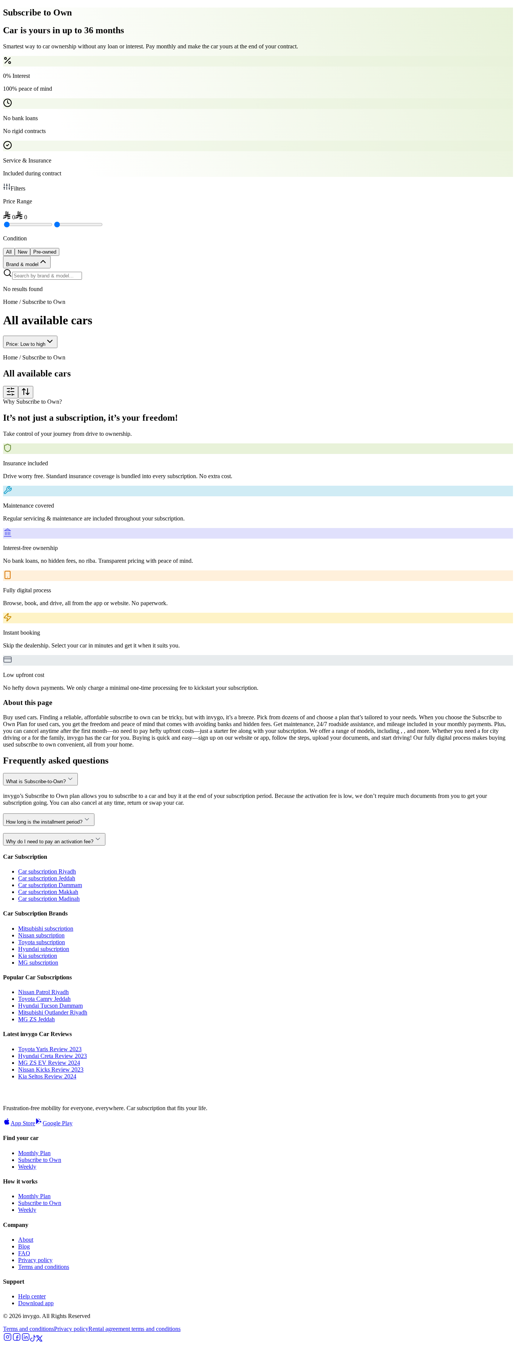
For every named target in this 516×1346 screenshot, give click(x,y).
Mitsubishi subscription (45, 928)
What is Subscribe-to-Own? (36, 781)
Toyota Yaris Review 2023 (50, 1049)
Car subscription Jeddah (46, 878)
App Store (23, 1123)
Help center (32, 1296)
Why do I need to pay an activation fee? (49, 841)
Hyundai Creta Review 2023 (52, 1056)
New (22, 252)
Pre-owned (44, 252)
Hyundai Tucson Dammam (50, 1005)
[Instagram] (7, 1339)
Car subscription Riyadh (47, 871)
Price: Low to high (25, 344)
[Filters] (10, 392)
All (9, 252)
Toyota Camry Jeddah (44, 999)
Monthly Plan (34, 1153)
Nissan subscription (41, 935)
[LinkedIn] (25, 1339)
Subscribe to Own (39, 1160)
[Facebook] (16, 1339)
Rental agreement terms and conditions (134, 1329)
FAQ (24, 1253)
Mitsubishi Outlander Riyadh (52, 1012)
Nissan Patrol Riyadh (43, 992)
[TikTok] (33, 1339)
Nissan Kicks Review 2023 (50, 1069)
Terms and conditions (43, 1267)
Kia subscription (37, 956)
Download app (36, 1303)
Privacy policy (35, 1260)
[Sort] (25, 392)
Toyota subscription (41, 942)
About (25, 1239)
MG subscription (38, 962)
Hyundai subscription (43, 949)
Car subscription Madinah (49, 898)
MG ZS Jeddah (36, 1019)
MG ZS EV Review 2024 (49, 1062)
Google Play (58, 1123)
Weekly (27, 1166)
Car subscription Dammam (50, 885)
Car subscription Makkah (48, 892)
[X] (39, 1339)
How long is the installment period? (44, 822)
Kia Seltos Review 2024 (47, 1076)
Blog (24, 1246)
